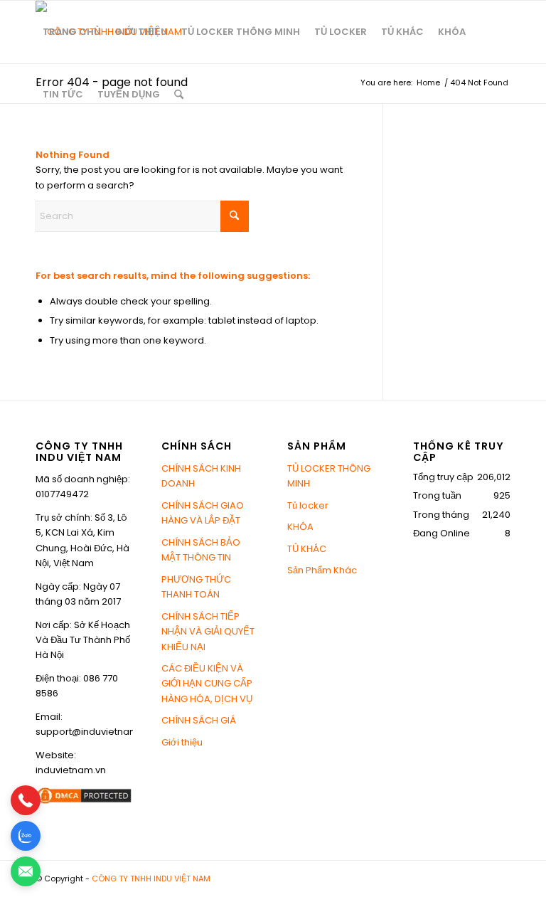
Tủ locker (307, 505)
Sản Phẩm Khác (322, 570)
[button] (26, 800)
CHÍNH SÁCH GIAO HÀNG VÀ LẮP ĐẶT (202, 513)
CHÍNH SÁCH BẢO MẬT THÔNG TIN (200, 550)
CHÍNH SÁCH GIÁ (198, 720)
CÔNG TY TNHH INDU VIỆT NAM (151, 878)
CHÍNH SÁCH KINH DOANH (201, 476)
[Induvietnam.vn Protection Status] (84, 802)
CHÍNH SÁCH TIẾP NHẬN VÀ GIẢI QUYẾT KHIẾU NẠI (208, 632)
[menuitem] (71, 32)
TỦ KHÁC (306, 549)
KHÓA (300, 527)
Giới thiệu (182, 742)
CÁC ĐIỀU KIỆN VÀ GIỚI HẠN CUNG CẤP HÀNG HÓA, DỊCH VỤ (206, 684)
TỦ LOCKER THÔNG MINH (328, 476)
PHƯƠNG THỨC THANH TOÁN (196, 587)
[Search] (179, 94)
